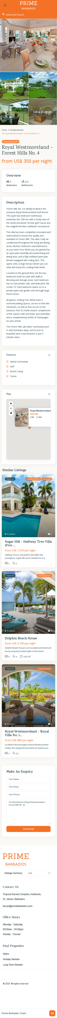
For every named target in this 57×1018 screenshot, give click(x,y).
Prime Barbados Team (14, 1013)
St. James (11, 534)
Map (8, 394)
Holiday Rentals (16, 130)
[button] (35, 431)
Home (4, 130)
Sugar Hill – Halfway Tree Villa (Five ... (28, 543)
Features (11, 355)
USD (30, 873)
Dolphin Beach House (21, 638)
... (46, 558)
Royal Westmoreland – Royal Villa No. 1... (27, 733)
